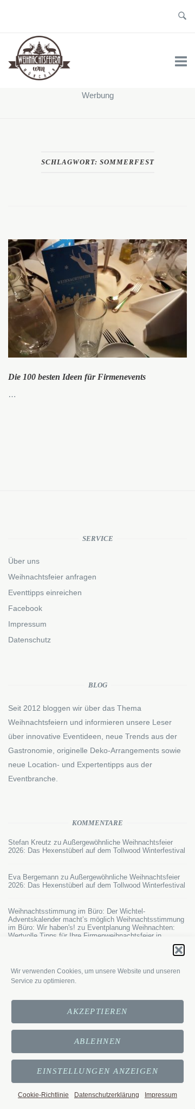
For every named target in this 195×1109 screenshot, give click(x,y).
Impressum (161, 1095)
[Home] (39, 77)
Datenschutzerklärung (106, 1095)
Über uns (24, 561)
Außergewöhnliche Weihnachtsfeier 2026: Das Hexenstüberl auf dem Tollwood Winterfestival (96, 846)
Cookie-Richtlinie (43, 1095)
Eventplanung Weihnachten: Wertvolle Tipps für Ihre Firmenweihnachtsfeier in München (91, 935)
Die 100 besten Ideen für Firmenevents (77, 376)
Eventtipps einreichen (45, 592)
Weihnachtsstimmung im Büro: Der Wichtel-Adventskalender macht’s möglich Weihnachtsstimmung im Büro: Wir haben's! (96, 919)
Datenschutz (29, 639)
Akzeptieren (97, 1011)
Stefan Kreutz (29, 842)
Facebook (25, 608)
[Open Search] (182, 16)
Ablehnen (97, 1041)
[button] (178, 950)
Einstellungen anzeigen (97, 1071)
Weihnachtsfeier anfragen (52, 576)
